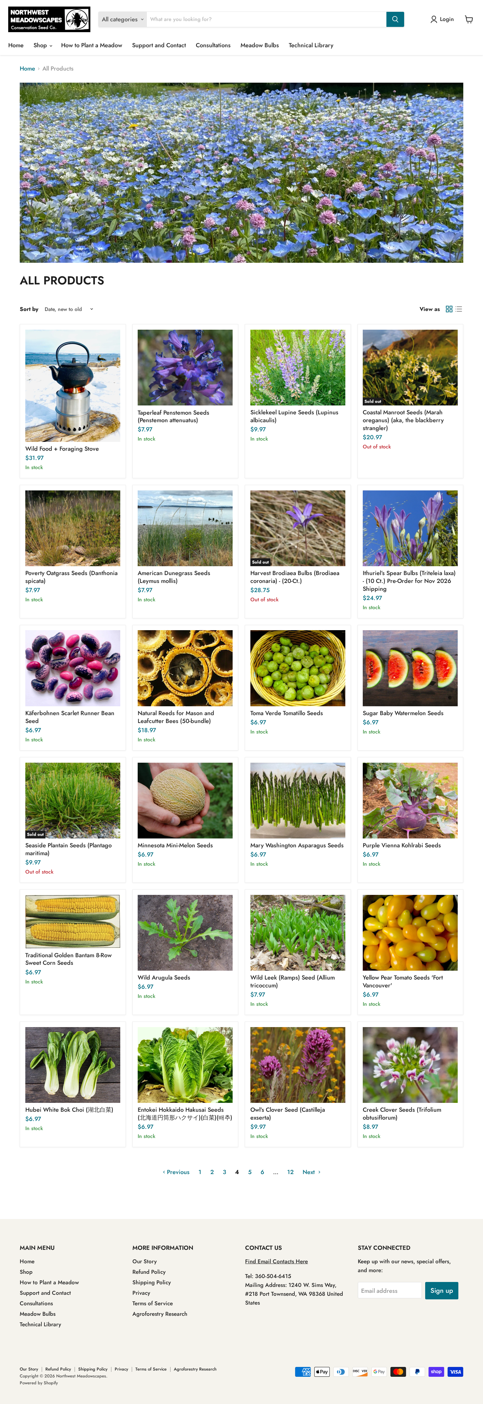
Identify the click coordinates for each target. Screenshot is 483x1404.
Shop (41, 45)
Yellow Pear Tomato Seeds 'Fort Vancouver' (403, 981)
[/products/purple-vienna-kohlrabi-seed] (410, 801)
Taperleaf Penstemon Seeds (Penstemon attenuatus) (173, 416)
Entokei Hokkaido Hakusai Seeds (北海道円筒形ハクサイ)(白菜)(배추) (185, 1113)
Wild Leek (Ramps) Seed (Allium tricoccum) (292, 981)
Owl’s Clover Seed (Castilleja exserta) (287, 1113)
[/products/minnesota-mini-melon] (185, 800)
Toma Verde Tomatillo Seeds (286, 713)
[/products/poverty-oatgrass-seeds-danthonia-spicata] (73, 528)
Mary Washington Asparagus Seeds (297, 845)
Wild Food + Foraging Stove (62, 448)
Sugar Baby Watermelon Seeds (403, 713)
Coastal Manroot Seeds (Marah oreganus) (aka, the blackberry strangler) (403, 420)
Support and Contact (159, 45)
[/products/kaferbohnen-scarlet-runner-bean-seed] (73, 668)
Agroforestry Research (159, 1314)
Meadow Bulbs (260, 45)
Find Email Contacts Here (276, 1261)
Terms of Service (152, 1303)
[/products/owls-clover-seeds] (298, 1065)
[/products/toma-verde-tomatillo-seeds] (298, 668)
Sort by (29, 309)
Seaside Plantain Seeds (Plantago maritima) (68, 849)
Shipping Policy (151, 1282)
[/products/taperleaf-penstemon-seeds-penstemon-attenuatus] (185, 368)
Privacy (141, 1293)
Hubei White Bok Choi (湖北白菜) (69, 1109)
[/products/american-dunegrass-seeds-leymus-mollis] (185, 528)
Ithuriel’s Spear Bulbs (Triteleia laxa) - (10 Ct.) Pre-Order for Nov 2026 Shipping (409, 581)
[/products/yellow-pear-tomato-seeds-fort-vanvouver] (410, 933)
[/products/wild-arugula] (185, 933)
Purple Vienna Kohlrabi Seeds (402, 845)
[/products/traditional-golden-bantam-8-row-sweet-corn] (73, 921)
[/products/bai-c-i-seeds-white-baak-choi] (73, 1065)
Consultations (213, 45)
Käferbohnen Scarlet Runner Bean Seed (69, 717)
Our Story (144, 1261)
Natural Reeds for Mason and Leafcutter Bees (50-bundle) (176, 717)
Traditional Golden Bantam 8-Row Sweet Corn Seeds (68, 959)
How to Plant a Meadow (91, 45)
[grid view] (449, 309)
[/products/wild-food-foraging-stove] (73, 386)
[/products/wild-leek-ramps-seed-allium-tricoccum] (298, 933)
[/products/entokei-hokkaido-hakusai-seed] (185, 1065)
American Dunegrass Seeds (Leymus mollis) (174, 577)
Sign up (441, 1290)
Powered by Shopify (39, 1383)
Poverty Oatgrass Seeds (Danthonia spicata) (71, 577)
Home (16, 45)
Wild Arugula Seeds (164, 977)
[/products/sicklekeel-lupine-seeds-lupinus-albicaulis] (298, 368)
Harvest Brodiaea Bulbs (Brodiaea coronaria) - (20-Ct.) (294, 577)
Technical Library (311, 45)
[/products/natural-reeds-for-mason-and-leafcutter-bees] (185, 668)
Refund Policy (149, 1272)
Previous (177, 1172)
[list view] (458, 309)
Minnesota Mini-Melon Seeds (175, 845)
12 (290, 1172)
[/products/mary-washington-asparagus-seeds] (298, 801)
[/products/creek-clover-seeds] (410, 1065)
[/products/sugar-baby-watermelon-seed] (410, 668)
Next (309, 1172)
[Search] (395, 19)
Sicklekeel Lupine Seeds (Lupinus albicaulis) (294, 416)
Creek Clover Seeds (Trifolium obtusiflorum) (402, 1113)
